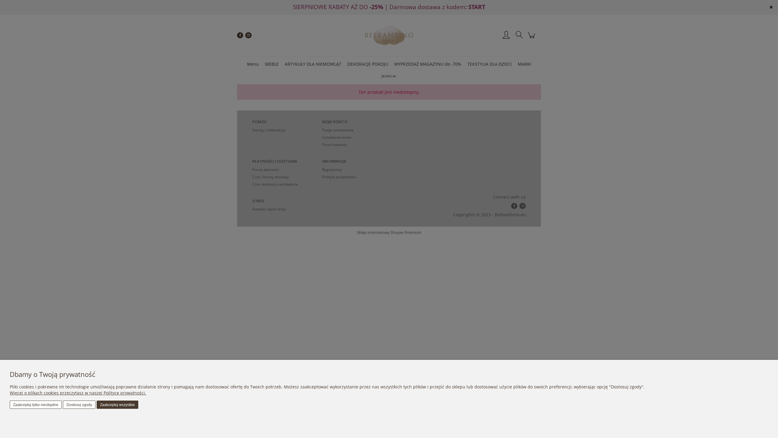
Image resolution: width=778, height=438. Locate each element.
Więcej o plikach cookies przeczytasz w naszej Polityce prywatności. (78, 393)
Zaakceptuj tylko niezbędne (35, 405)
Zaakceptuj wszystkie (117, 405)
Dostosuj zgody (79, 405)
